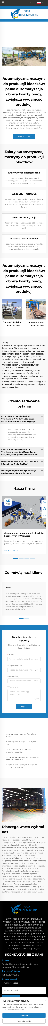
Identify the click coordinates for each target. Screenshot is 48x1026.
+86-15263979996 (10, 975)
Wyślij (24, 706)
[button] (15, 558)
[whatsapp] (44, 509)
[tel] (44, 503)
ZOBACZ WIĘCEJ (11, 550)
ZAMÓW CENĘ (24, 137)
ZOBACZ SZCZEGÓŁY (12, 309)
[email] (44, 515)
